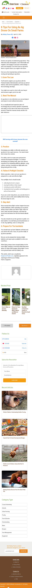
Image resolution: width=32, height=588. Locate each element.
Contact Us (16, 14)
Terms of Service (16, 567)
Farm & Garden (10, 21)
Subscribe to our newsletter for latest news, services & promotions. (13, 366)
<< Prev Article (7, 325)
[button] (28, 297)
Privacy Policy (16, 564)
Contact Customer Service (17, 576)
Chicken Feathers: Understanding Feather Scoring (14, 412)
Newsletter (27, 12)
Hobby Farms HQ (8, 34)
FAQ (17, 579)
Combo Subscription (17, 12)
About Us (17, 562)
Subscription (23, 551)
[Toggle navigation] (3, 17)
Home (3, 21)
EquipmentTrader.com (7, 256)
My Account (6, 12)
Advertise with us (17, 574)
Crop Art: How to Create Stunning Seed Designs (14, 438)
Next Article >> (25, 325)
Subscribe (19, 8)
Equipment (17, 21)
